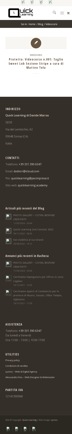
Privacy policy (12, 360)
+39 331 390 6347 (30, 164)
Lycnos (54, 420)
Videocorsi (36, 55)
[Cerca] (52, 13)
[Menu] (62, 13)
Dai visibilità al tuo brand (28, 239)
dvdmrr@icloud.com (26, 171)
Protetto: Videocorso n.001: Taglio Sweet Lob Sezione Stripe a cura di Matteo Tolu (36, 63)
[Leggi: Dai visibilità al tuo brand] (8, 241)
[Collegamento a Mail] (64, 424)
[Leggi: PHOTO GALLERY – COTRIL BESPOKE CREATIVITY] (8, 216)
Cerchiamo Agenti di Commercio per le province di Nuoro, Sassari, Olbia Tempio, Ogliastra (37, 295)
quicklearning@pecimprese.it (30, 178)
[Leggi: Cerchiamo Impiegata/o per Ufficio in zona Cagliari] (8, 278)
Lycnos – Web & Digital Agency (21, 371)
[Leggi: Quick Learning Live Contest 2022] (8, 231)
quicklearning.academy (33, 185)
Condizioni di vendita (16, 365)
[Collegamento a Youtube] (58, 424)
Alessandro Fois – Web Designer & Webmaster (30, 377)
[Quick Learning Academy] (29, 13)
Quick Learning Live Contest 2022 (33, 229)
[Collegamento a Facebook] (53, 424)
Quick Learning (29, 420)
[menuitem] (23, 2)
